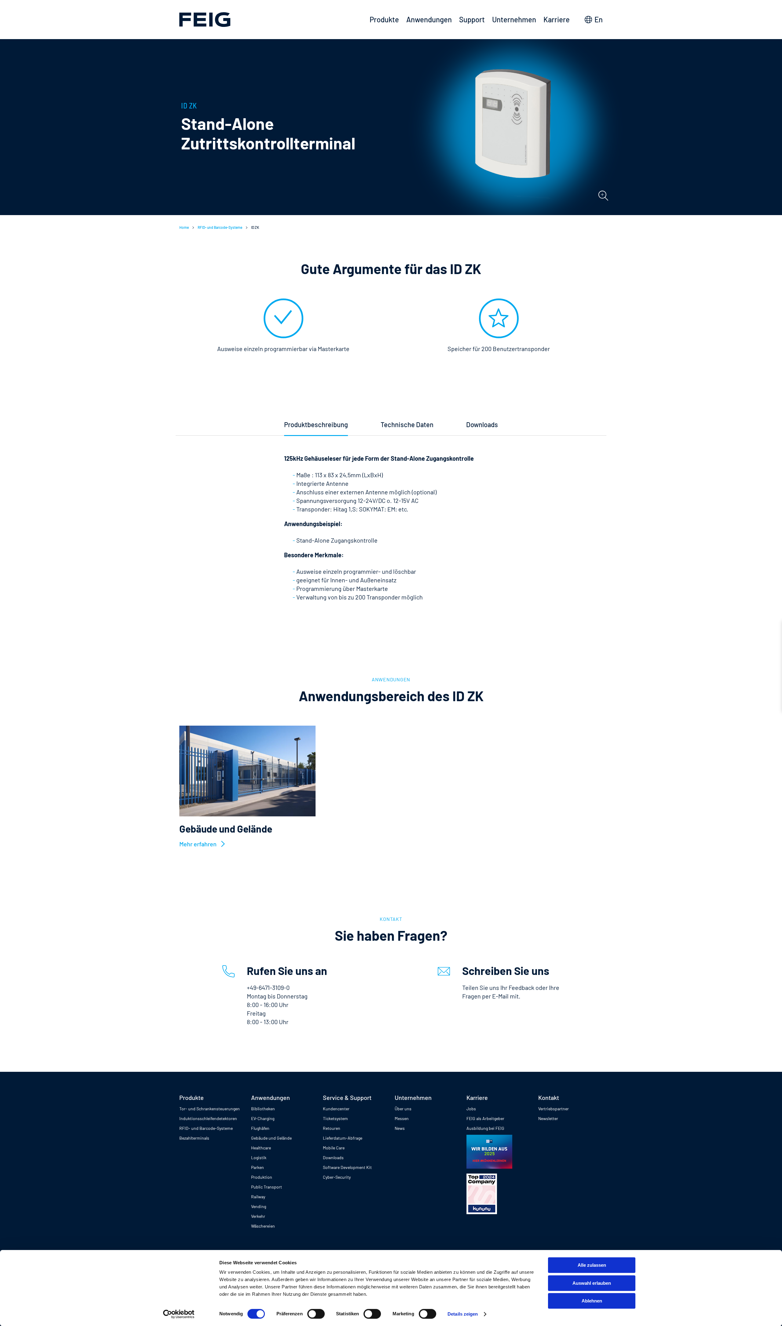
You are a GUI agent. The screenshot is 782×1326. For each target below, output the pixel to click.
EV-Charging (262, 1118)
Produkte (384, 19)
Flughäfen (260, 1128)
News (400, 1128)
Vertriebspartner (553, 1108)
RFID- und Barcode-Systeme (220, 227)
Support (472, 19)
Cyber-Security (337, 1177)
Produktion (261, 1177)
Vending (258, 1206)
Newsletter (548, 1118)
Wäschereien (263, 1226)
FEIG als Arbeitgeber (485, 1118)
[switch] (316, 1314)
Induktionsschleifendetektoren (208, 1118)
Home (184, 227)
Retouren (331, 1128)
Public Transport (266, 1186)
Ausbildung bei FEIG (485, 1128)
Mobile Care (334, 1147)
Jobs (471, 1108)
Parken (257, 1167)
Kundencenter (336, 1108)
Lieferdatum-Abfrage (342, 1138)
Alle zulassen (592, 1265)
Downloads (333, 1157)
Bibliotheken (263, 1108)
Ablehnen (592, 1300)
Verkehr (258, 1216)
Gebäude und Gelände (271, 1138)
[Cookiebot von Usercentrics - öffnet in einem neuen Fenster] (179, 1314)
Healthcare (261, 1147)
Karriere (556, 19)
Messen (402, 1118)
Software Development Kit (347, 1167)
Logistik (258, 1157)
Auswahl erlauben (591, 1283)
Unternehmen (514, 19)
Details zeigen (463, 1314)
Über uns (403, 1108)
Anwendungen (429, 19)
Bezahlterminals (194, 1138)
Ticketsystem (335, 1118)
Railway (258, 1196)
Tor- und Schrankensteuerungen (209, 1108)
